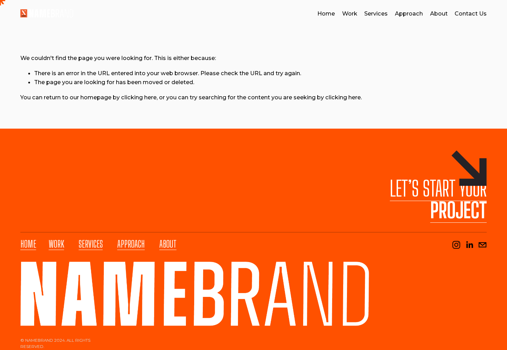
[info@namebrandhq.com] (482, 245)
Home (326, 13)
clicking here (139, 97)
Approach (409, 13)
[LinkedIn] (469, 245)
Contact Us (471, 13)
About (439, 13)
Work (349, 13)
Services (376, 13)
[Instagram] (456, 245)
